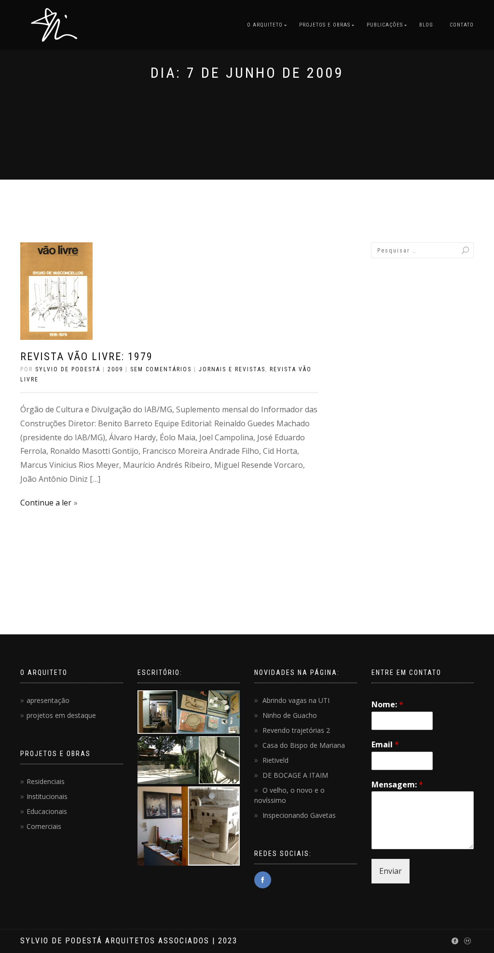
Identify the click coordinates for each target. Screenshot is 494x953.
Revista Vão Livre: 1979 (86, 356)
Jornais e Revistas (232, 369)
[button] (188, 713)
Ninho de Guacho (289, 715)
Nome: (387, 705)
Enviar (390, 871)
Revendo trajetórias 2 (296, 730)
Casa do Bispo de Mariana (303, 745)
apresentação (48, 700)
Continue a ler (45, 502)
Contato (462, 25)
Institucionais (47, 796)
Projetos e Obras (324, 25)
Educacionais (47, 811)
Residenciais (46, 781)
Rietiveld (275, 760)
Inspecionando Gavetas (299, 815)
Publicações (385, 25)
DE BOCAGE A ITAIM (295, 775)
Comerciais (44, 826)
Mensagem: (397, 785)
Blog (426, 25)
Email (385, 745)
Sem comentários (161, 369)
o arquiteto (265, 25)
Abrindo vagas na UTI (295, 700)
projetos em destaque (61, 715)
